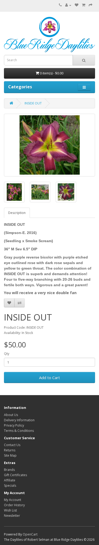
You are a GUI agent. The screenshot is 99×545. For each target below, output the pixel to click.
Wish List (10, 510)
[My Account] (68, 5)
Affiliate (9, 480)
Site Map (10, 455)
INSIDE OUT (33, 103)
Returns (9, 450)
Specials (10, 485)
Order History (14, 505)
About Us (11, 415)
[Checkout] (90, 5)
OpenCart (30, 534)
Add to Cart (49, 377)
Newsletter (12, 515)
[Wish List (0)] (76, 5)
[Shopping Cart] (83, 5)
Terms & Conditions (19, 430)
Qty (6, 353)
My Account (12, 500)
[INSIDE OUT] (49, 145)
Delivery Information (19, 420)
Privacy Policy (14, 425)
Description (17, 213)
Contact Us (12, 445)
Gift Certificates (15, 475)
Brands (9, 469)
